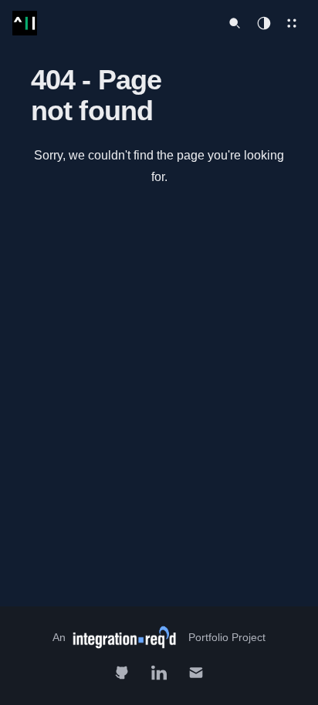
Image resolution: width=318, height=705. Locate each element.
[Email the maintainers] (196, 673)
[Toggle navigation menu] (292, 23)
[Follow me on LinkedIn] (159, 673)
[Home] (24, 23)
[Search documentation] (234, 23)
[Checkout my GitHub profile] (122, 673)
